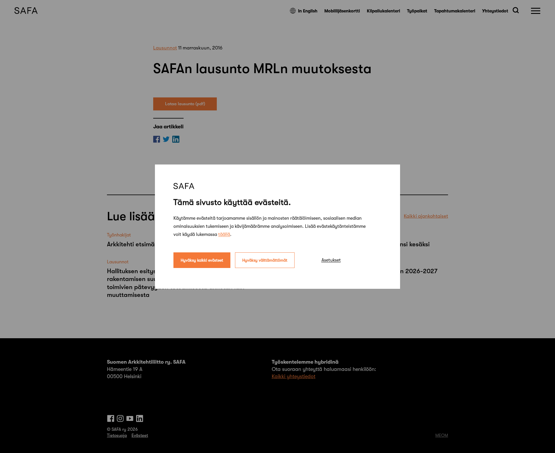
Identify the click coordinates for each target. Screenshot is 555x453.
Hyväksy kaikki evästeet (202, 260)
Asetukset (331, 259)
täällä (224, 234)
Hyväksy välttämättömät (264, 260)
